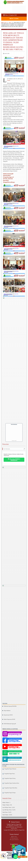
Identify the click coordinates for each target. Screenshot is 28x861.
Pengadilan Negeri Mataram (10, 768)
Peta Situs (15, 836)
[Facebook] (12, 740)
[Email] (12, 759)
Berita (10, 22)
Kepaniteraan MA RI (8, 715)
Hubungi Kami (15, 838)
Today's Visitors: (6, 805)
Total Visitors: (5, 814)
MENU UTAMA (14, 18)
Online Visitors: (6, 802)
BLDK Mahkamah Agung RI (10, 723)
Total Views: (5, 812)
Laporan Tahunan (15, 839)
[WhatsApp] (12, 753)
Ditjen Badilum (7, 710)
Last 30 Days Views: (7, 807)
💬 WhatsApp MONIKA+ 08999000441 (14, 459)
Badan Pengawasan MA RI (9, 719)
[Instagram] (12, 734)
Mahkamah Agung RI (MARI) (10, 706)
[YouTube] (12, 747)
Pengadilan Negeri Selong (9, 778)
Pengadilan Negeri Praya (9, 773)
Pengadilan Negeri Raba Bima (10, 787)
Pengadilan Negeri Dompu (10, 792)
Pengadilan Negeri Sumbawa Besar (11, 783)
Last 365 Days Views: (7, 809)
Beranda (5, 22)
